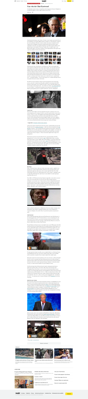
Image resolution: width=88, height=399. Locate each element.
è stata (46, 284)
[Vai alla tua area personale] (72, 1)
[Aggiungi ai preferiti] (32, 12)
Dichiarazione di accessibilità (57, 393)
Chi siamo (23, 393)
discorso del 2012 (30, 288)
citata (47, 141)
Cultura (42, 3)
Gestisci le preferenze (39, 393)
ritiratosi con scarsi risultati (51, 285)
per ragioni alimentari (56, 85)
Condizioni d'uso (48, 393)
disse (45, 138)
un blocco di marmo (39, 127)
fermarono (53, 276)
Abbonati (69, 1)
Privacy (32, 393)
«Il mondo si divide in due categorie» (40, 122)
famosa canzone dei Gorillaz (49, 314)
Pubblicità (28, 393)
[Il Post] (44, 1)
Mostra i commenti (44, 343)
